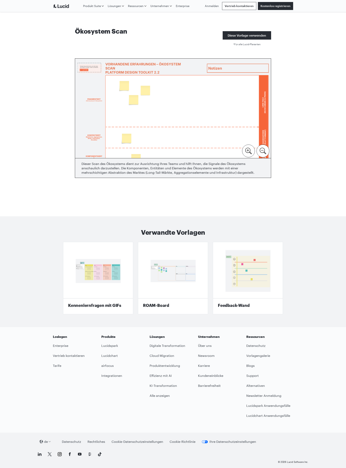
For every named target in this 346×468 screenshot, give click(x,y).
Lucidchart (109, 355)
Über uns (205, 345)
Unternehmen (159, 6)
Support (252, 375)
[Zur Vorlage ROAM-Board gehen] (173, 278)
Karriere (204, 365)
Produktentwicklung (165, 365)
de (46, 441)
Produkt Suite (92, 6)
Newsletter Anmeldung (263, 395)
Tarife (57, 365)
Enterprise (182, 6)
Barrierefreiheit (209, 385)
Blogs (250, 365)
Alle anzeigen (160, 395)
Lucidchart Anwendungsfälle (268, 415)
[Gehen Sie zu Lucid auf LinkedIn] (40, 454)
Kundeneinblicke (210, 375)
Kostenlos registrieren (276, 6)
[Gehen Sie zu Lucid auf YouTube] (80, 454)
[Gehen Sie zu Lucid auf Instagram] (60, 454)
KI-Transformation (163, 385)
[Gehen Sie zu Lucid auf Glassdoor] (90, 454)
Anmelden (212, 6)
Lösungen (114, 6)
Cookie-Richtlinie (182, 441)
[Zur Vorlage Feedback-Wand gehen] (248, 278)
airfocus (107, 365)
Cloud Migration (162, 355)
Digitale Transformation (167, 345)
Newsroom (206, 355)
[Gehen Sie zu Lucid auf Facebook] (70, 454)
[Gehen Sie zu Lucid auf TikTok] (100, 454)
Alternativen (255, 385)
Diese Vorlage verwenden (247, 35)
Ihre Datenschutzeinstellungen (232, 441)
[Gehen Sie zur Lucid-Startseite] (67, 6)
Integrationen (111, 375)
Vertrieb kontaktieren (239, 6)
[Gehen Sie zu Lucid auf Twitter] (50, 454)
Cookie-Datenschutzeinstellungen (137, 441)
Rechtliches (96, 441)
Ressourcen (136, 6)
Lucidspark (109, 345)
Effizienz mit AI (161, 375)
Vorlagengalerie (258, 355)
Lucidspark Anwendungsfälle (268, 405)
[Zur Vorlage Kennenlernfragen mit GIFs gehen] (98, 278)
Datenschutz (256, 345)
